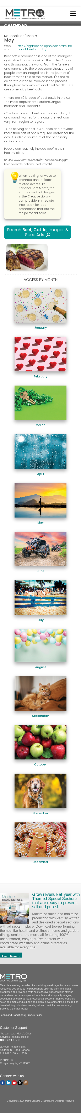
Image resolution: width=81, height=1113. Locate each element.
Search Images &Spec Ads (37, 232)
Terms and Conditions (12, 1015)
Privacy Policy (34, 1015)
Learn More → (11, 956)
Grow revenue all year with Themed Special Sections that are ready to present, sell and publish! (56, 900)
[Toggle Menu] (72, 14)
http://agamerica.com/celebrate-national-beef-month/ (45, 47)
